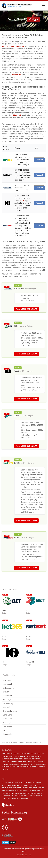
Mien (5, 730)
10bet (22, 200)
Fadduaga (7, 699)
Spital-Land (7, 715)
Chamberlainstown (10, 711)
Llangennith (7, 684)
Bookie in (5, 742)
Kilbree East (7, 718)
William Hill (16, 75)
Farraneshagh (8, 703)
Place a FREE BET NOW (25, 309)
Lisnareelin (7, 734)
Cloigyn (33, 288)
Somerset (20, 742)
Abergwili (6, 707)
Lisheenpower (8, 688)
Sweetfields (7, 695)
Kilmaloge (7, 722)
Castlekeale (7, 726)
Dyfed (33, 742)
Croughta (6, 692)
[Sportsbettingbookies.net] (17, 5)
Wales (28, 742)
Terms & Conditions (24, 855)
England (13, 742)
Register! (39, 159)
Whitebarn (7, 680)
